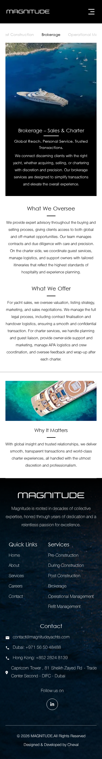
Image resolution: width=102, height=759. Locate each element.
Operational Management (71, 597)
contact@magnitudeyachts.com (41, 637)
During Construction (66, 566)
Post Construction (18, 34)
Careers (16, 586)
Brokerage (51, 34)
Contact (16, 597)
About (14, 566)
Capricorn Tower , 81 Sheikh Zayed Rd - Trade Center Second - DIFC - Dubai (54, 672)
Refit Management (64, 607)
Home (14, 556)
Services (16, 576)
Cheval (73, 745)
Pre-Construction (63, 556)
